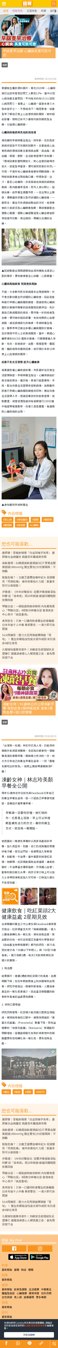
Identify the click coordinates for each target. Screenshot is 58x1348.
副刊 (52, 10)
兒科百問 (46, 1293)
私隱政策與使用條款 (34, 1325)
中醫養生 (46, 1289)
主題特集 (32, 10)
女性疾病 (7, 1297)
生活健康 (34, 1289)
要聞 (16, 1270)
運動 (36, 519)
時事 (43, 10)
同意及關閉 (29, 1334)
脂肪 (17, 1091)
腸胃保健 (34, 1293)
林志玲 (41, 1091)
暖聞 (30, 1270)
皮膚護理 (29, 1297)
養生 (7, 1091)
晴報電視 (17, 10)
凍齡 (28, 1091)
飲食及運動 (20, 1289)
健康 (5, 10)
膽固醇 (8, 525)
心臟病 (35, 525)
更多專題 (41, 1297)
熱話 (23, 1270)
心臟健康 (22, 1293)
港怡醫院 (23, 519)
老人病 (18, 1297)
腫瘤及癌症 (8, 1293)
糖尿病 (48, 519)
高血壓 (21, 525)
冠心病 (8, 519)
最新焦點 (7, 1270)
